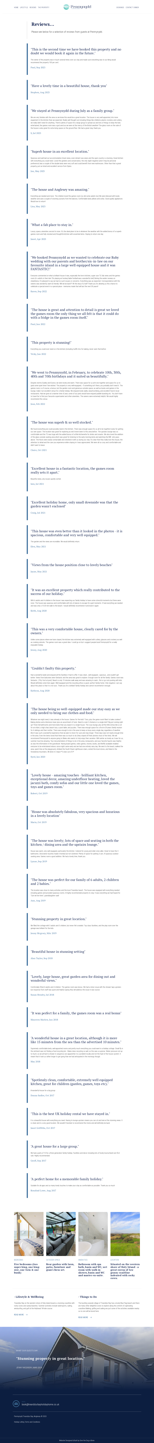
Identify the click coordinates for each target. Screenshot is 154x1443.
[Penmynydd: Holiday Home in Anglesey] (77, 7)
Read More (19, 1315)
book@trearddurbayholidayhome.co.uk (40, 1404)
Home (16, 7)
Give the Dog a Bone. (87, 1440)
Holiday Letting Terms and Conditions (27, 1422)
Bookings (120, 7)
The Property (43, 7)
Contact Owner (132, 7)
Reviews (33, 7)
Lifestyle (24, 7)
